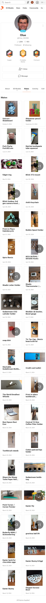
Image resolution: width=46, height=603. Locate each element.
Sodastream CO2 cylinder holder (10, 313)
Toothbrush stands (11, 451)
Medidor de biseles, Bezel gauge (34, 313)
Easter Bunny (8, 589)
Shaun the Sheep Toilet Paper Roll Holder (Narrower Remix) (10, 478)
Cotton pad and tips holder (34, 451)
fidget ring (7, 175)
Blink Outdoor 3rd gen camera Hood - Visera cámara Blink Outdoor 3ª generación (11, 202)
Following (27, 45)
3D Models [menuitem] (10, 8)
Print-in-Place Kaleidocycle (9, 230)
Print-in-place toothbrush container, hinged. (33, 395)
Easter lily (30, 506)
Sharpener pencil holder (33, 120)
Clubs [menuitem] (25, 8)
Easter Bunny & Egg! (34, 561)
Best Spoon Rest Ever (10, 423)
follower (18, 45)
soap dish (7, 340)
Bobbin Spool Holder (34, 230)
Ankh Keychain (32, 202)
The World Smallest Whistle (11, 395)
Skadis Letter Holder (11, 285)
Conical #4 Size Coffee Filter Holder (34, 423)
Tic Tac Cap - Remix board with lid (34, 340)
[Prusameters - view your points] (32, 2)
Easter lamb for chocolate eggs (9, 561)
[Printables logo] (2, 8)
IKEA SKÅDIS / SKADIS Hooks (32, 257)
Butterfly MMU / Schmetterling (10, 533)
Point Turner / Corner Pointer (9, 506)
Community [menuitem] (34, 8)
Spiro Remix (8, 257)
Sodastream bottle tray (34, 478)
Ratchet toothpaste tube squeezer (34, 147)
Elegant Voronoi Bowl (32, 589)
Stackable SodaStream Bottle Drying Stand (11, 368)
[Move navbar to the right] (43, 8)
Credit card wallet (33, 368)
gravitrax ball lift (33, 533)
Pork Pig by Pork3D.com (8, 147)
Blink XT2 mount (33, 175)
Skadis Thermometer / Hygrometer (32, 285)
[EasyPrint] (28, 2)
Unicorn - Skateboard (7, 120)
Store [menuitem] (18, 8)
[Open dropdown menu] (43, 25)
